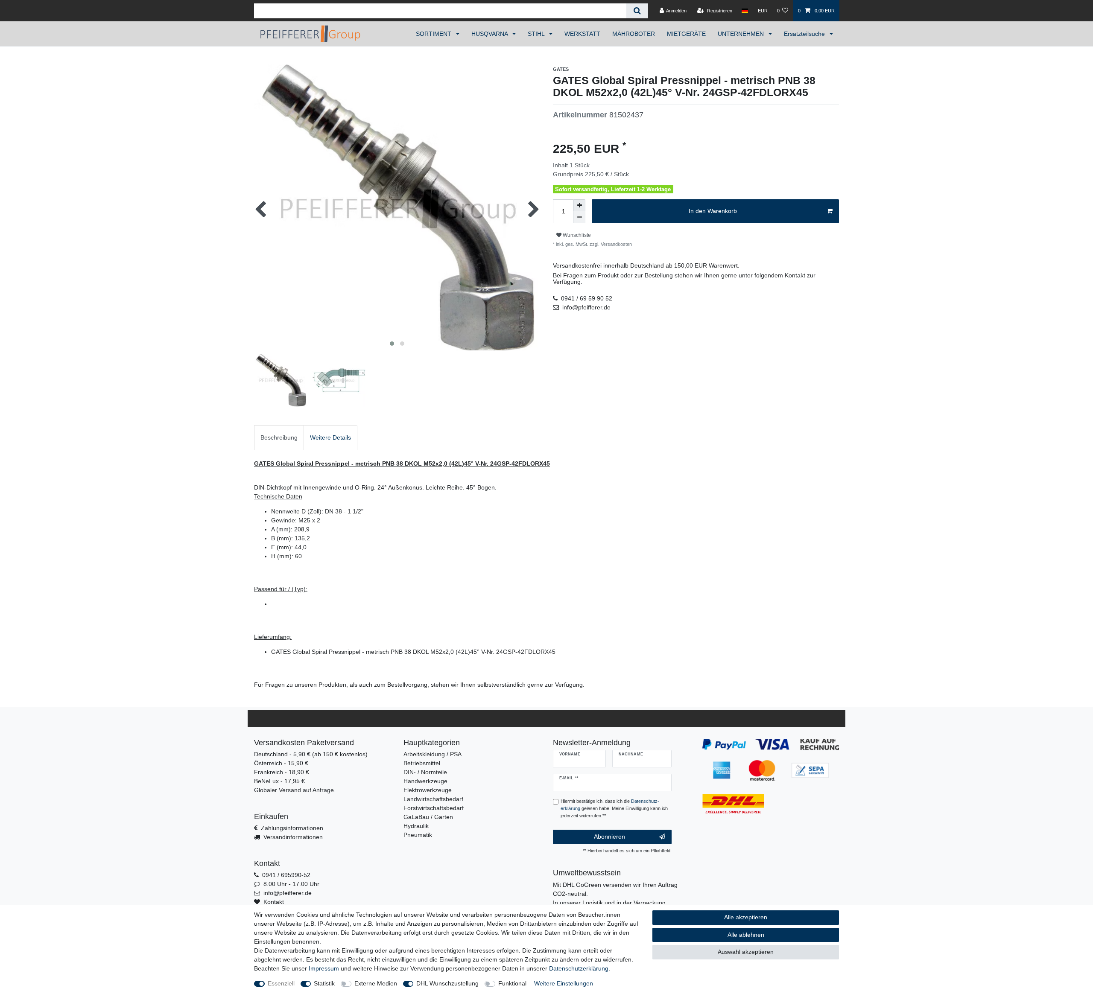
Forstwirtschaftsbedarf (433, 808)
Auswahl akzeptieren (746, 951)
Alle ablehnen (746, 934)
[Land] (745, 10)
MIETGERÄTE (686, 33)
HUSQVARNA (490, 33)
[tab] (279, 437)
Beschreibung (279, 437)
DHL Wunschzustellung (447, 983)
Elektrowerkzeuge (427, 790)
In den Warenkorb (713, 210)
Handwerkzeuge (425, 781)
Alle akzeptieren (745, 917)
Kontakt (273, 901)
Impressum (324, 968)
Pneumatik (417, 834)
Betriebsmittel (421, 763)
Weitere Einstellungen (563, 983)
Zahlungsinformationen (292, 828)
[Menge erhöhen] (579, 205)
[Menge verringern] (579, 217)
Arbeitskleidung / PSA (432, 754)
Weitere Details (330, 437)
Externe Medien (375, 983)
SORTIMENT (434, 33)
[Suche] (637, 10)
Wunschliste (576, 235)
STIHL (537, 33)
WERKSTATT (582, 33)
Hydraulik (416, 825)
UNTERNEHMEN (742, 33)
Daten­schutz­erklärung (578, 968)
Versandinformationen (293, 837)
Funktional (512, 983)
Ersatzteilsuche (805, 33)
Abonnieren (609, 836)
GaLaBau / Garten (428, 816)
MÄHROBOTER (633, 33)
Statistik (324, 983)
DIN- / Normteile (425, 772)
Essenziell (281, 983)
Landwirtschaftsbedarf (433, 799)
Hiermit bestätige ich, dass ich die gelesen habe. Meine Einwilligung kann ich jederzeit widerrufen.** (614, 808)
